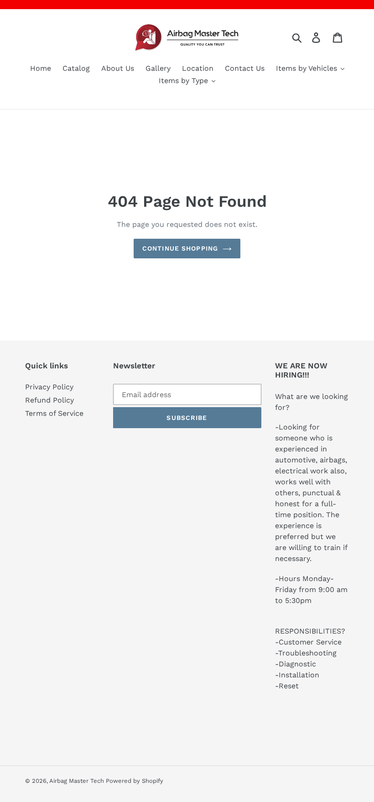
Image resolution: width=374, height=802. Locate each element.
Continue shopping (180, 248)
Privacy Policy (49, 387)
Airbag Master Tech (77, 780)
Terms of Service (54, 413)
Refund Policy (49, 400)
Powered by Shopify (134, 780)
